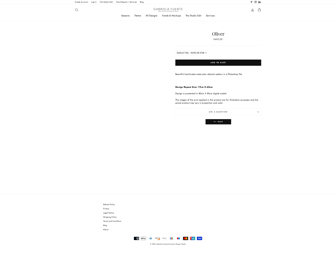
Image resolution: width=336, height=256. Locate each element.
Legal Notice (108, 213)
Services (210, 15)
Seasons (125, 15)
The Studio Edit (106, 2)
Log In (94, 2)
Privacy (106, 208)
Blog (142, 2)
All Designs (151, 15)
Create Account (81, 2)
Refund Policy (109, 204)
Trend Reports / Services (126, 2)
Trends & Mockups (171, 15)
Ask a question (218, 111)
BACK (220, 122)
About (105, 229)
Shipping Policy (110, 217)
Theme (137, 15)
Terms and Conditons (112, 221)
